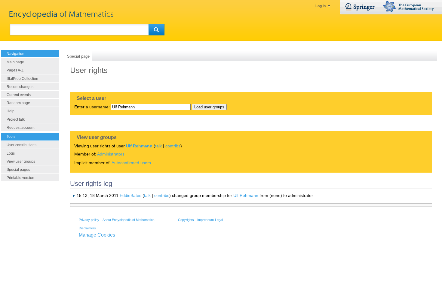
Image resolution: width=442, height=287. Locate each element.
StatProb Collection (22, 79)
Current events (19, 95)
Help (10, 111)
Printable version (20, 178)
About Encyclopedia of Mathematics (129, 220)
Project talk (16, 119)
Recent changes (20, 87)
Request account (20, 127)
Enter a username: (92, 106)
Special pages (18, 170)
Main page (15, 62)
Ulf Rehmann (139, 146)
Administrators (110, 154)
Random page (18, 103)
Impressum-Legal (210, 220)
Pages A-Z (15, 70)
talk (158, 146)
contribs (172, 146)
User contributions (21, 145)
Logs (11, 153)
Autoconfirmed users (131, 162)
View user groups (21, 161)
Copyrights (186, 220)
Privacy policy (89, 220)
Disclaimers (87, 228)
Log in (320, 6)
